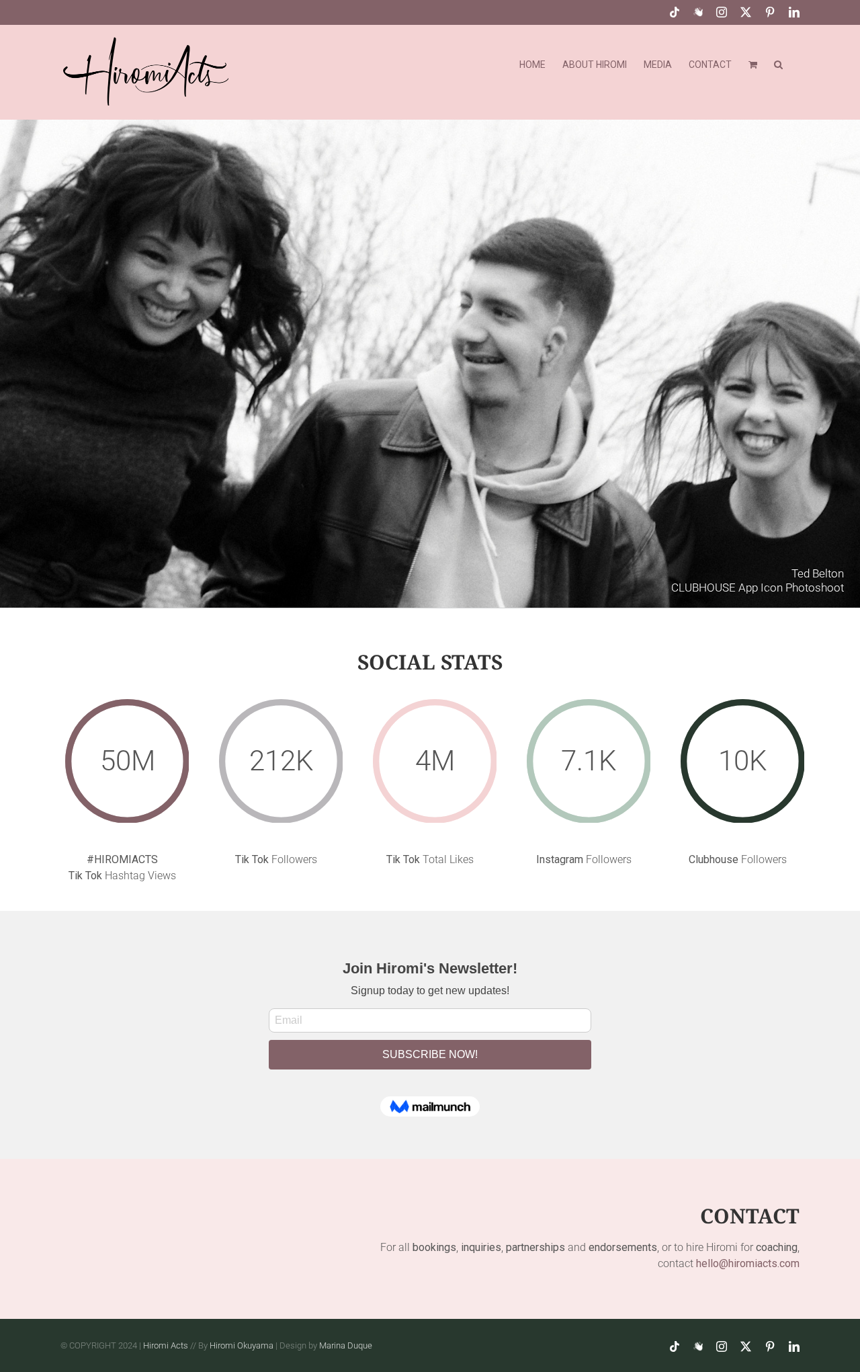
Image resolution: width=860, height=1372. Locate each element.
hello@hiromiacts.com (748, 1263)
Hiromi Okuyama (241, 1345)
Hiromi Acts (165, 1345)
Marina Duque (345, 1345)
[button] (778, 63)
